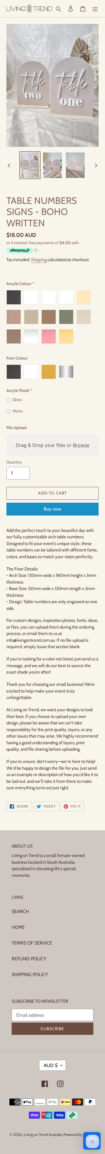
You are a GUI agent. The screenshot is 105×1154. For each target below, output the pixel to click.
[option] (29, 165)
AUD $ (50, 1065)
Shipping (39, 259)
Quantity (14, 462)
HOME (18, 927)
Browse (81, 445)
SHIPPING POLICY (30, 974)
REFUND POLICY (29, 959)
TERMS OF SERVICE (32, 943)
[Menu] (95, 8)
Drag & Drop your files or (52, 445)
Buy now (52, 509)
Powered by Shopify (79, 1134)
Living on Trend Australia (43, 1134)
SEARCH (20, 911)
